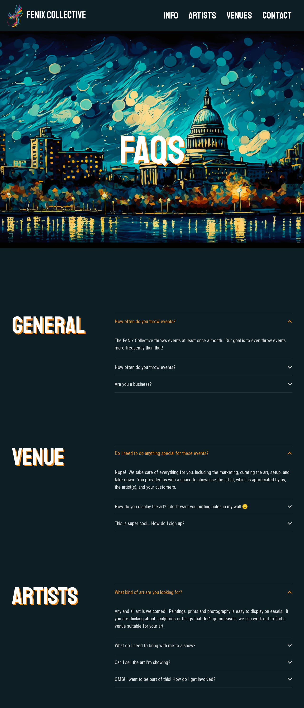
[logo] (46, 15)
